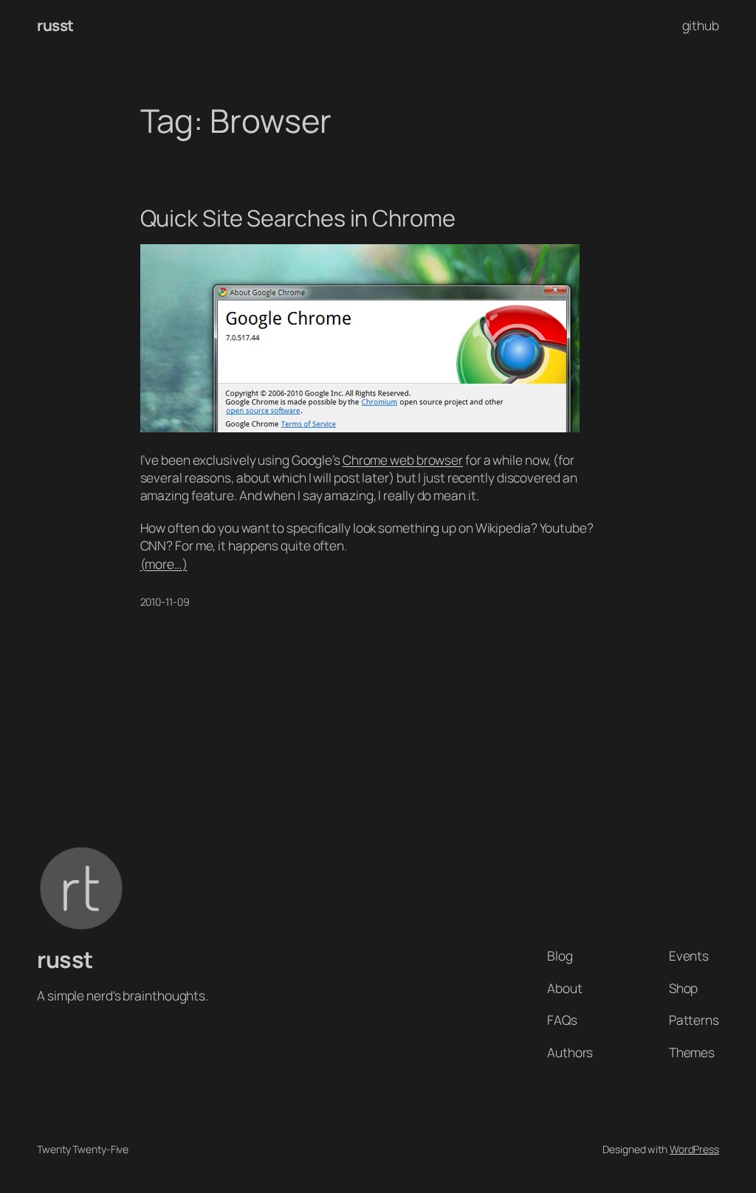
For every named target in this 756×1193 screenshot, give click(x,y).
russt (55, 25)
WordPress (694, 1149)
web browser (426, 459)
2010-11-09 (165, 602)
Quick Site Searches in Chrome (298, 218)
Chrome (366, 459)
